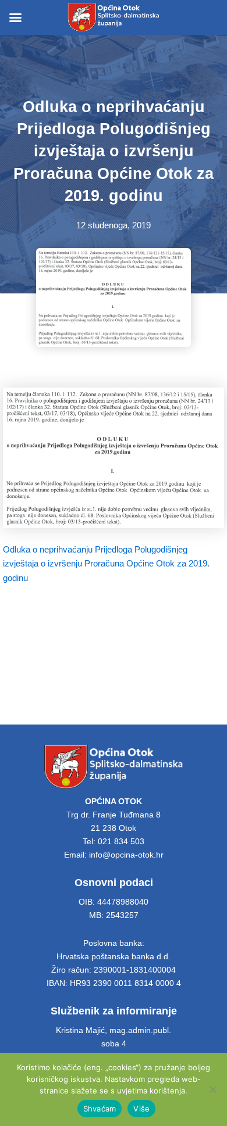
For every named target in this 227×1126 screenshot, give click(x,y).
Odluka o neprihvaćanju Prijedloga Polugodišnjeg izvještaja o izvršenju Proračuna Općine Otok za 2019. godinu (106, 563)
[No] (212, 1089)
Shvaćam (99, 1108)
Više (141, 1108)
